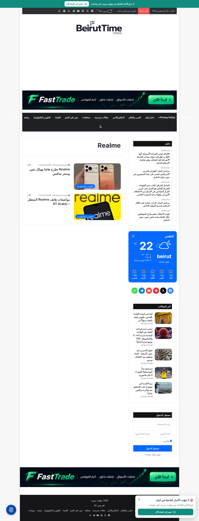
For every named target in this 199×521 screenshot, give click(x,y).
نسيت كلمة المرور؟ (142, 434)
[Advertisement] (99, 62)
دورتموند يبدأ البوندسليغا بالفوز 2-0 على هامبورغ (143, 371)
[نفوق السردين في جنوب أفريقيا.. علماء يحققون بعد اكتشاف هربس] (163, 354)
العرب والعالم (135, 117)
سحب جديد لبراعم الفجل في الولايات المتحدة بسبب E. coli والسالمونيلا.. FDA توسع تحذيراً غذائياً (143, 335)
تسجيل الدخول (152, 448)
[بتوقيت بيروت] (99, 27)
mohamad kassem (60, 165)
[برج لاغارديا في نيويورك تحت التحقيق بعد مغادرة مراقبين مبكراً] (163, 388)
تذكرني (166, 441)
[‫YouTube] (149, 291)
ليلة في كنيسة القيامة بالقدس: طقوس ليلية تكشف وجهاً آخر (143, 317)
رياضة (26, 117)
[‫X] (163, 291)
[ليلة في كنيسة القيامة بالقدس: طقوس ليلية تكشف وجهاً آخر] (163, 318)
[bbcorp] (99, 100)
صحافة (87, 117)
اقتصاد (58, 117)
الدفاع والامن (118, 117)
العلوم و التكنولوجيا (42, 117)
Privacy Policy (167, 117)
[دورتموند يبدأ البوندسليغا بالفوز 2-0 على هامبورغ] (163, 373)
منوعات (16, 117)
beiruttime (185, 117)
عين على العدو (71, 117)
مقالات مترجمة (101, 117)
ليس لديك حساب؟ (152, 454)
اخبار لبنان (149, 117)
